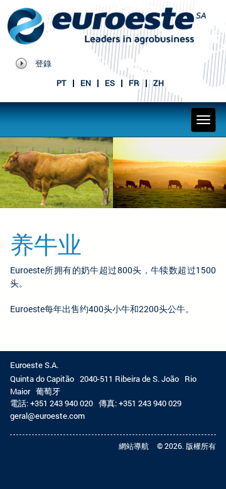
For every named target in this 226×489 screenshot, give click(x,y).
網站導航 (134, 446)
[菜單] (203, 119)
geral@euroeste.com (47, 415)
